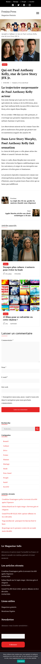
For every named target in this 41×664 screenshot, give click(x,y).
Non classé (7, 473)
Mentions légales (8, 611)
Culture (4, 64)
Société (31, 2)
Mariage (15, 2)
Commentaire (7, 340)
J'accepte (21, 661)
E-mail (4, 377)
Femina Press (8, 11)
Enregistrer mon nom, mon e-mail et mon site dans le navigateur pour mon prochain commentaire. (20, 400)
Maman (8, 2)
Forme (5, 455)
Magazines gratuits (8, 607)
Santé (5, 482)
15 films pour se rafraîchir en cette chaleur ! (18, 318)
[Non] (39, 658)
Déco (5, 450)
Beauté (6, 441)
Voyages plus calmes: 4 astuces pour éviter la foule (19, 268)
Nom (3, 367)
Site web (4, 387)
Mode (5, 468)
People (24, 2)
